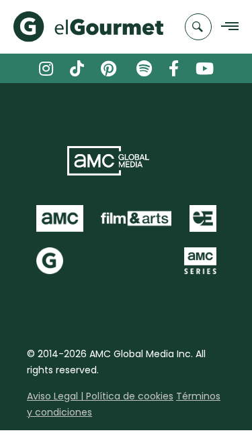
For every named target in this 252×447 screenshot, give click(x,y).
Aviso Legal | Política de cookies (100, 396)
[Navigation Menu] (226, 27)
